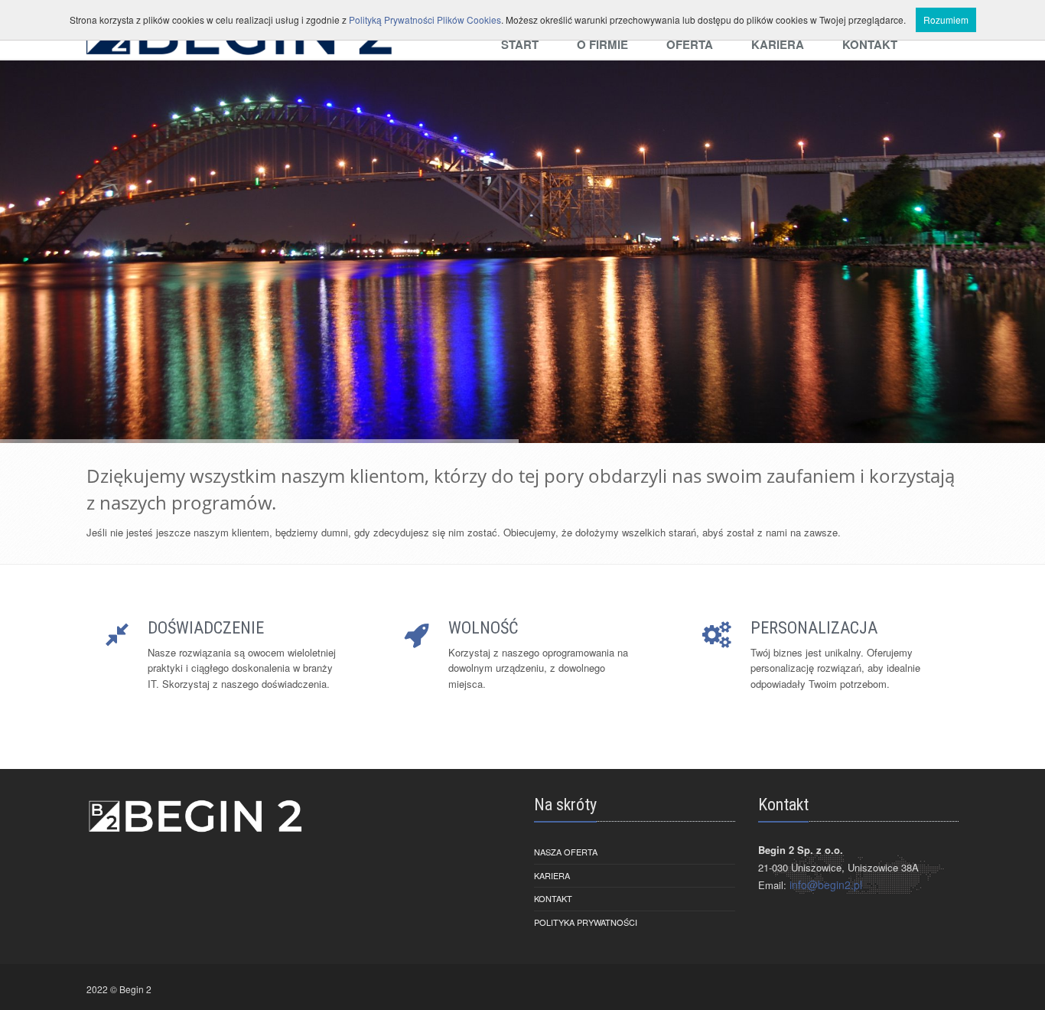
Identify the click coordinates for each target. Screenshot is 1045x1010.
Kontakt (553, 898)
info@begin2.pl (825, 884)
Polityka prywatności (585, 922)
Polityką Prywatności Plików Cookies (425, 19)
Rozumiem (945, 19)
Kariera (552, 875)
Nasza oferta (565, 851)
